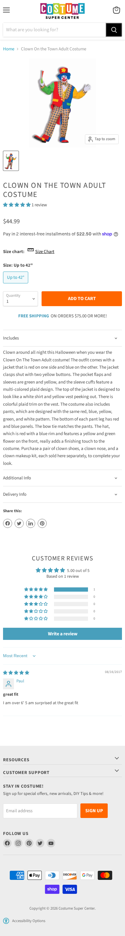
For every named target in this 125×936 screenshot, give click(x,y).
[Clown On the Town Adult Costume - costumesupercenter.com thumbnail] (11, 161)
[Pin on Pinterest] (42, 523)
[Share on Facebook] (7, 523)
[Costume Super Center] (62, 11)
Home (8, 49)
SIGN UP (94, 810)
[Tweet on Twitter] (19, 523)
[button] (17, 205)
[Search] (114, 30)
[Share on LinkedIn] (30, 523)
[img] (16, 673)
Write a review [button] (62, 633)
